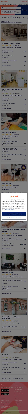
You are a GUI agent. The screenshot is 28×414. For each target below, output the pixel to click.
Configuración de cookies (14, 217)
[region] (14, 207)
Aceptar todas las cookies (14, 213)
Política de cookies (10, 209)
